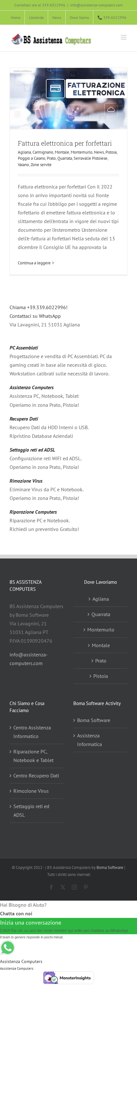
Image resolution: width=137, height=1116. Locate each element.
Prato (51, 158)
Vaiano (23, 164)
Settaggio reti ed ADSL (32, 449)
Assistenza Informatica (89, 739)
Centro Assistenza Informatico (32, 731)
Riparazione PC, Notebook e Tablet (33, 755)
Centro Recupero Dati (36, 775)
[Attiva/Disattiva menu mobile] (124, 37)
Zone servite (41, 164)
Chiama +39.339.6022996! (39, 307)
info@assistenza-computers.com (96, 5)
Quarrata (64, 158)
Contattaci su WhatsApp (35, 316)
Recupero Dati (24, 418)
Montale (62, 152)
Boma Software (93, 720)
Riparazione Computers (33, 512)
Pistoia (111, 152)
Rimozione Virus (26, 481)
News (99, 152)
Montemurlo (81, 152)
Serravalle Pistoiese (90, 158)
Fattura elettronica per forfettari (65, 143)
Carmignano (42, 152)
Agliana (24, 152)
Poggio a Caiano (31, 158)
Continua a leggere (34, 263)
